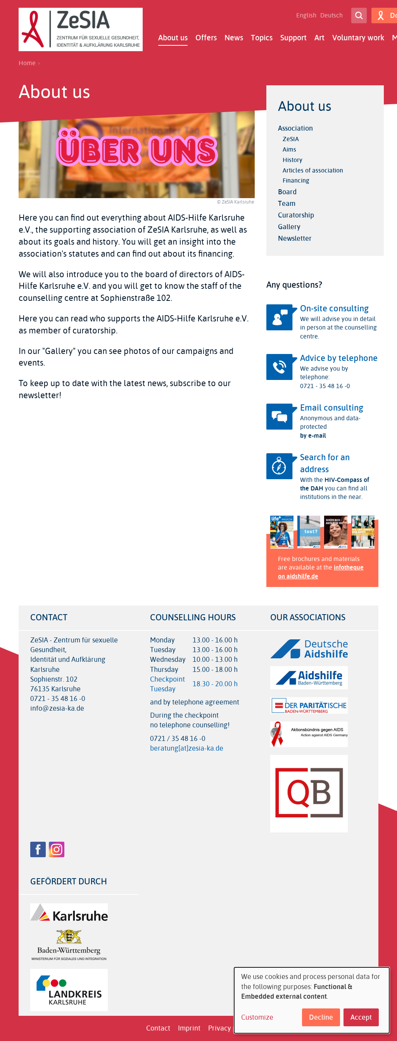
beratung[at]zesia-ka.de (186, 748)
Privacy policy (229, 1028)
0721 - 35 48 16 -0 (57, 699)
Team (286, 204)
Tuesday (163, 689)
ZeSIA (291, 139)
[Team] (218, 286)
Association (295, 128)
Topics (262, 37)
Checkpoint (167, 679)
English (306, 15)
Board (287, 192)
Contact (158, 1028)
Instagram (56, 849)
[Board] (168, 274)
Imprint (189, 1028)
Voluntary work (358, 37)
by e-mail (313, 435)
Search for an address (325, 463)
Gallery (289, 227)
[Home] (81, 29)
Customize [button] (257, 1017)
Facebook (38, 849)
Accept (361, 1017)
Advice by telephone (339, 358)
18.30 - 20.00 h (215, 684)
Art (319, 37)
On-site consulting (334, 308)
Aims (289, 149)
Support (293, 37)
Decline (321, 1017)
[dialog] (311, 1000)
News (233, 37)
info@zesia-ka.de (57, 708)
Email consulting (331, 408)
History (292, 159)
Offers (206, 37)
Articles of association (313, 170)
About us (173, 37)
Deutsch (331, 15)
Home (27, 63)
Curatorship (296, 215)
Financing (296, 180)
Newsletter (295, 238)
